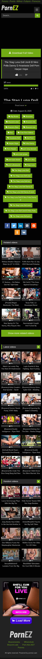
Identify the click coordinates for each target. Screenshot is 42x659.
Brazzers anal (13, 122)
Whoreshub (29, 642)
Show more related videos (21, 333)
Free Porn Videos (26, 132)
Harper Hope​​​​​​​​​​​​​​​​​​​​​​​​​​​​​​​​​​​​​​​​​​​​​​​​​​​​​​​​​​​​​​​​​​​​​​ (13, 143)
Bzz (11, 132)
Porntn (12, 1)
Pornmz (5, 1)
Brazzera (29, 116)
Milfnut (19, 1)
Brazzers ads (12, 645)
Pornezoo (36, 1)
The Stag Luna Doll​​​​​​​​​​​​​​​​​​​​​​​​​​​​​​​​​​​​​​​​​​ (21, 170)
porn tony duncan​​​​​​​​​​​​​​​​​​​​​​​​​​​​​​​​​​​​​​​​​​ (29, 149)
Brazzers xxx (30, 127)
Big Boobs (14, 116)
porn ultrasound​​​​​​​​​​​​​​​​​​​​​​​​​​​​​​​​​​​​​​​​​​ (14, 165)
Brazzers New (13, 127)
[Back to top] (34, 652)
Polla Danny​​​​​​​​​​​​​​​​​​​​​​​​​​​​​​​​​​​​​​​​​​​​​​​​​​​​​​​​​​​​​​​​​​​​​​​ (29, 143)
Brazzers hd (30, 122)
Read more (20, 105)
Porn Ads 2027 (28, 645)
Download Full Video (22, 53)
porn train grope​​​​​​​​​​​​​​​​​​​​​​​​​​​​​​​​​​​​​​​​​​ (21, 154)
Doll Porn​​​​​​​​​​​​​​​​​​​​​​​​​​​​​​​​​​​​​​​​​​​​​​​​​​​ (30, 138)
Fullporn (27, 1)
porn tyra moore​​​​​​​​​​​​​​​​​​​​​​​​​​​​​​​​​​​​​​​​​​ (14, 159)
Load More (23, 620)
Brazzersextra (14, 642)
